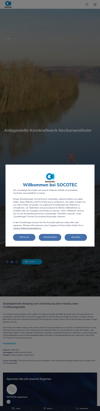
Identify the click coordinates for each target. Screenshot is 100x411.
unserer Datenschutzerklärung (27, 228)
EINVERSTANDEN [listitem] (50, 237)
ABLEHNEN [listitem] (75, 237)
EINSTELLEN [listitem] (24, 237)
